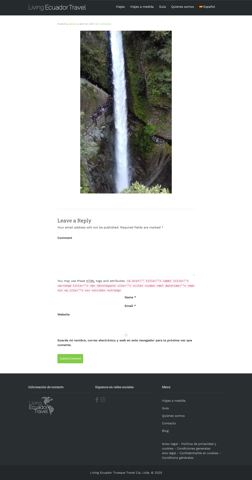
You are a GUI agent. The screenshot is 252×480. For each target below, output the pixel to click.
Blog (165, 431)
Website (63, 314)
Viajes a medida (142, 6)
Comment (64, 238)
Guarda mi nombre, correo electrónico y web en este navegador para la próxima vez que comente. (124, 342)
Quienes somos (182, 6)
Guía (162, 6)
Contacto (169, 423)
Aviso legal (170, 444)
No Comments (103, 24)
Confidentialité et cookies (198, 453)
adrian (72, 24)
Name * (130, 297)
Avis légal (169, 453)
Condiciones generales (193, 448)
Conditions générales (177, 457)
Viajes (120, 6)
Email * (130, 306)
